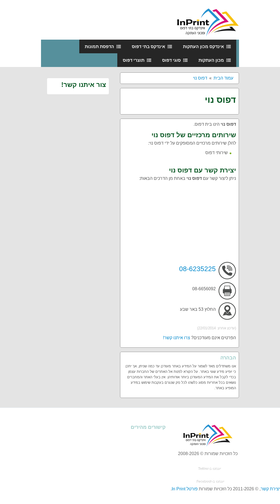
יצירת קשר (270, 489)
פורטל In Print (185, 489)
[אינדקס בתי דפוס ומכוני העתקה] (208, 19)
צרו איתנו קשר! (176, 337)
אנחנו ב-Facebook (210, 482)
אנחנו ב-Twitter (210, 469)
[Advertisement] (179, 223)
